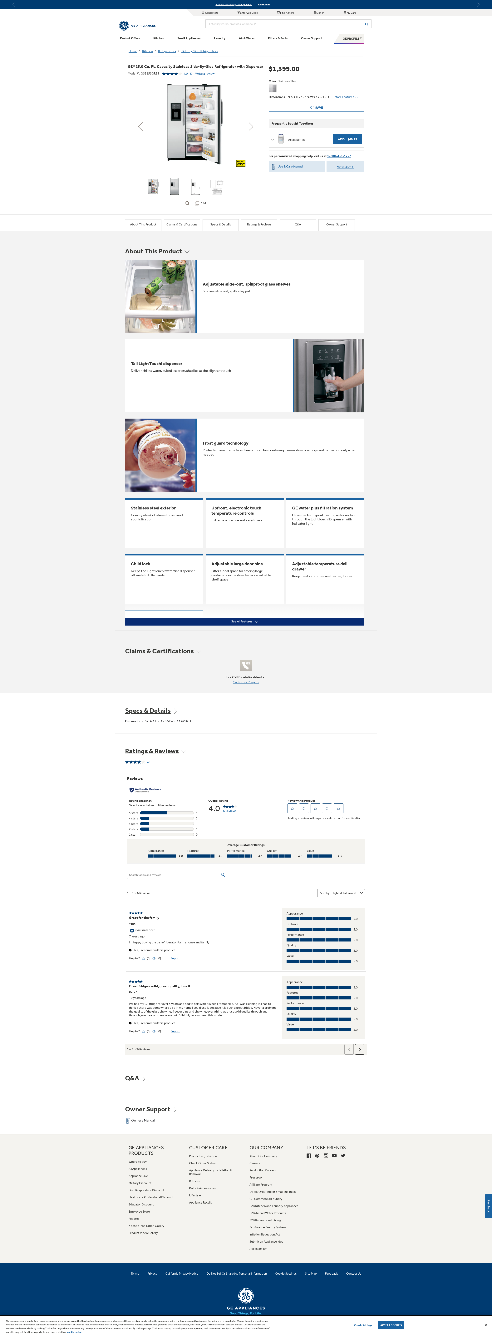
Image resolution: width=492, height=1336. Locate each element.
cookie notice (74, 1332)
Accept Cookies (391, 1325)
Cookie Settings (363, 1325)
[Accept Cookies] (486, 1325)
